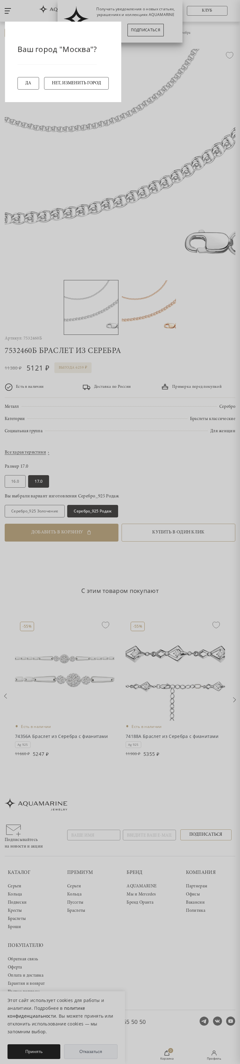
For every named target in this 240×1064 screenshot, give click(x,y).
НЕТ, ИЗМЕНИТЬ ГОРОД (76, 83)
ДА (28, 83)
